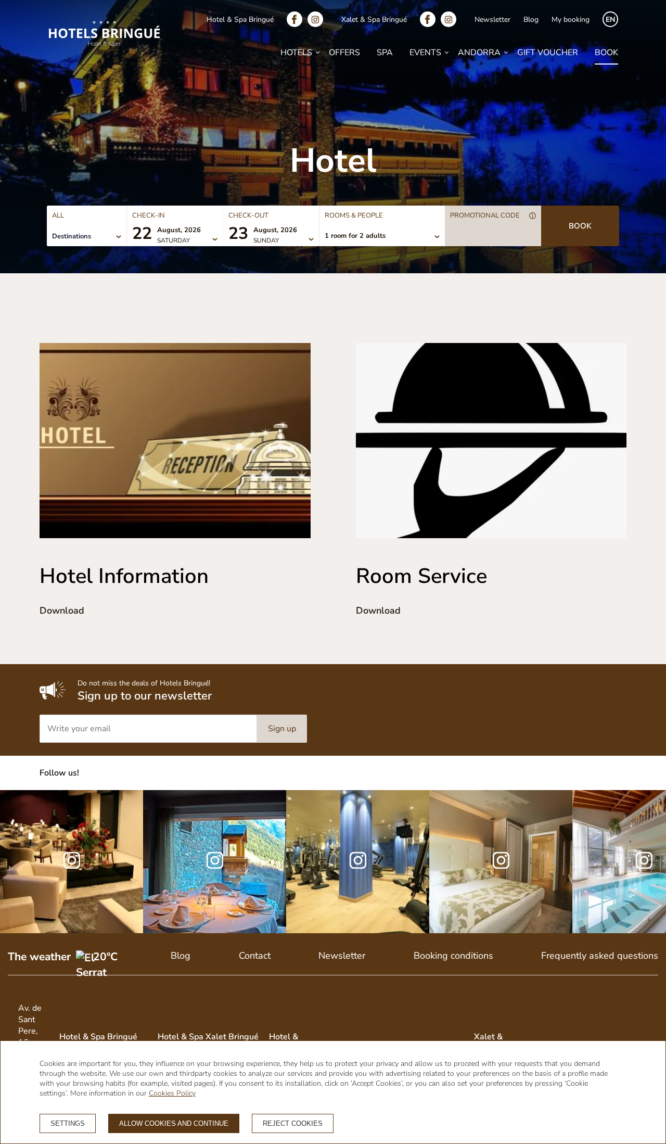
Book (606, 52)
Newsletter (492, 19)
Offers (344, 52)
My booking (571, 19)
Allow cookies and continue (173, 1123)
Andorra (479, 52)
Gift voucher (547, 52)
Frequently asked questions (599, 955)
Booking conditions (453, 955)
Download (62, 610)
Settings (67, 1123)
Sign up (282, 728)
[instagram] (318, 19)
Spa (385, 52)
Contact (255, 955)
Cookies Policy (172, 1093)
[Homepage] (104, 34)
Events (425, 52)
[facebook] (297, 19)
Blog (531, 19)
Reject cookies (293, 1123)
